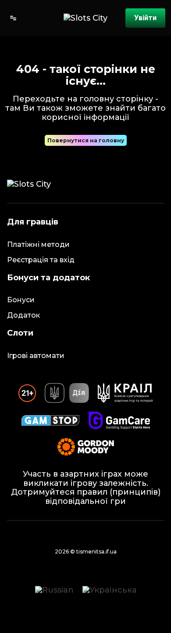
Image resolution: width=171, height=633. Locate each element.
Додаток (23, 315)
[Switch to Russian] (54, 590)
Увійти (145, 18)
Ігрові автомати (35, 355)
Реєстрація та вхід (41, 260)
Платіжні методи (38, 244)
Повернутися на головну (85, 140)
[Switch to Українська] (109, 590)
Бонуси (21, 300)
